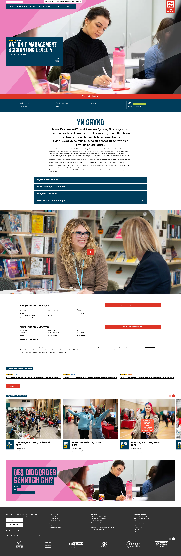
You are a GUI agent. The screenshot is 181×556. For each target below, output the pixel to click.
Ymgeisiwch (17, 486)
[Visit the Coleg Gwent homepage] (170, 6)
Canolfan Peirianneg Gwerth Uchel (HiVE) (102, 527)
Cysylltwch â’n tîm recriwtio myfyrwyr (24, 492)
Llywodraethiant (138, 527)
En (68, 6)
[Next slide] (173, 395)
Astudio (12, 6)
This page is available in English (14, 536)
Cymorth (48, 6)
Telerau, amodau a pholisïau (141, 518)
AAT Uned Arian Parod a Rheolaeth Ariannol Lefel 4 (33, 377)
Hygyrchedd (137, 529)
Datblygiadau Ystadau (97, 529)
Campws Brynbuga (96, 525)
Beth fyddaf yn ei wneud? (51, 186)
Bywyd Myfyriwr (22, 6)
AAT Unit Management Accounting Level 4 (16, 2)
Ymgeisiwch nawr (90, 96)
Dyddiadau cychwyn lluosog (63, 103)
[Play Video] (90, 252)
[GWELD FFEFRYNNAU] (171, 554)
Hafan (8, 2)
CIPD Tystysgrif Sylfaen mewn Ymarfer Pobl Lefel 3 (147, 377)
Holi (15, 489)
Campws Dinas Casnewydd (62, 108)
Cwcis (135, 532)
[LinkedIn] (15, 530)
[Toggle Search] (70, 6)
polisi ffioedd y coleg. (150, 347)
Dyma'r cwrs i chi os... (48, 179)
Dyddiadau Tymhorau (55, 527)
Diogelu (136, 521)
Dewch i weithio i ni (69, 1)
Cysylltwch (57, 6)
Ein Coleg (32, 6)
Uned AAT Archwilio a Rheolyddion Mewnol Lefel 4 (90, 377)
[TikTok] (12, 530)
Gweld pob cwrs (13, 386)
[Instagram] (9, 530)
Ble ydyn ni (13, 525)
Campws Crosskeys (96, 521)
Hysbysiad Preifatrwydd (140, 516)
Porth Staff (30, 536)
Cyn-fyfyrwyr (52, 523)
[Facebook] (6, 530)
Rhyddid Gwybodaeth (140, 525)
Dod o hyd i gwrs (53, 516)
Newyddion (78, 1)
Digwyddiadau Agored (59, 1)
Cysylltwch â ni (14, 520)
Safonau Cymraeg (139, 523)
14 (94, 103)
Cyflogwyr (41, 6)
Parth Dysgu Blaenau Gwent (99, 516)
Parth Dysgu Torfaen (97, 523)
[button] (135, 107)
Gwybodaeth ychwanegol (51, 200)
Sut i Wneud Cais (49, 1)
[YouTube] (18, 530)
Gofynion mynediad (47, 193)
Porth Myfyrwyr (38, 536)
